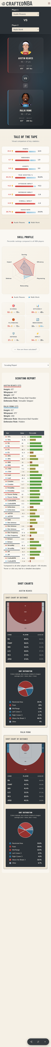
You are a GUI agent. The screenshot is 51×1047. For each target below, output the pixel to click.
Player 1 (15, 10)
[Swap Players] (25, 85)
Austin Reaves (19, 222)
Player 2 (15, 25)
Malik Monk (35, 222)
